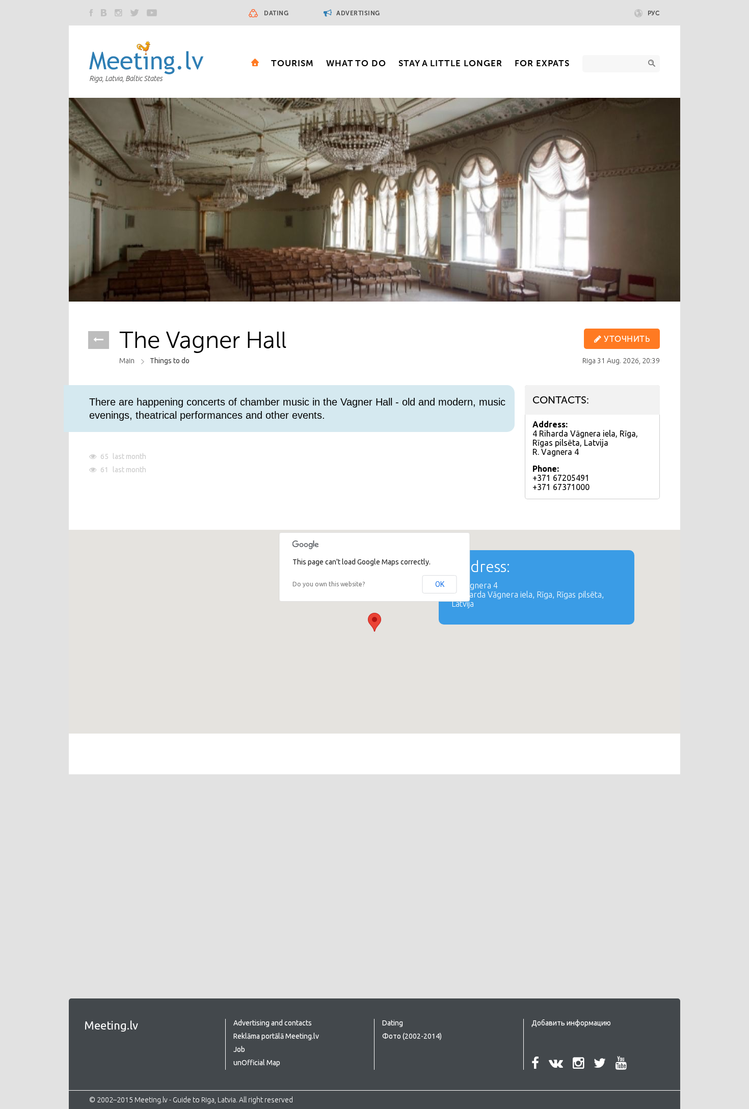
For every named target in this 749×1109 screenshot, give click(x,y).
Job (239, 1049)
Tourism (292, 63)
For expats (542, 63)
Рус (654, 13)
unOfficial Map (256, 1063)
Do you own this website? (328, 584)
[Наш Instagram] (118, 13)
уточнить (626, 339)
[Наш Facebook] (91, 13)
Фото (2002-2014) (412, 1036)
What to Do (356, 63)
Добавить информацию (571, 1023)
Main (127, 361)
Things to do (170, 361)
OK (439, 584)
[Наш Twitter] (134, 13)
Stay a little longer (450, 63)
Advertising (357, 13)
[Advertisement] (174, 866)
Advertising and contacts (272, 1023)
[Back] (98, 340)
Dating (276, 13)
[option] (374, 200)
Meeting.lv (111, 1025)
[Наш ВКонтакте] (104, 13)
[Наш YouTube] (152, 13)
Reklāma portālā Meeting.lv (276, 1036)
